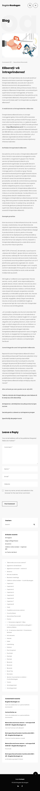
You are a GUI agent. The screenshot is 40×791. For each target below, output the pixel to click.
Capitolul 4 (10, 592)
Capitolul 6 (10, 598)
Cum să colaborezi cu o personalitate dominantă (17, 706)
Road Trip (10, 671)
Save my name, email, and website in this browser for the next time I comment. (19, 492)
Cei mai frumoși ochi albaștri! (14, 728)
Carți (8, 607)
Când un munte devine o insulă (15, 738)
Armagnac (8, 538)
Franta (9, 619)
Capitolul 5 (10, 595)
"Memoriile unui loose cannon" (16, 562)
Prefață (9, 656)
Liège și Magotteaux (11, 541)
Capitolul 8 (10, 604)
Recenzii (9, 662)
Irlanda (9, 638)
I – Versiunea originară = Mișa (16, 622)
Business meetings (13, 577)
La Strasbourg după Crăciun (14, 759)
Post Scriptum (11, 650)
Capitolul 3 (10, 589)
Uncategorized (12, 685)
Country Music (11, 613)
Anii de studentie (12, 574)
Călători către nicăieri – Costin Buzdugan (20, 580)
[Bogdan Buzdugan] (11, 5)
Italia (8, 641)
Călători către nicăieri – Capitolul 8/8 (15, 548)
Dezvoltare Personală (20, 62)
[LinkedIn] (18, 786)
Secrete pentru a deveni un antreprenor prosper (18, 412)
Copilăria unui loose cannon (16, 610)
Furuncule (8, 749)
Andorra (9, 571)
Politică (9, 647)
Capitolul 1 (10, 583)
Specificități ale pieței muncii (12, 418)
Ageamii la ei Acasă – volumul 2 (17, 568)
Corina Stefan (9, 712)
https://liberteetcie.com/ (14, 127)
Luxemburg (10, 644)
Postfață (10, 653)
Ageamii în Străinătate (14, 565)
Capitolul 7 (10, 601)
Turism (9, 682)
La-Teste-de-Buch (11, 552)
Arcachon (8, 544)
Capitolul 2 (10, 586)
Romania (10, 674)
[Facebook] (22, 786)
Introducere (11, 635)
